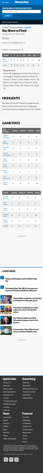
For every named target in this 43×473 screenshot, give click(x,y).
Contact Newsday (32, 447)
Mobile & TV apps (9, 404)
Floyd (5, 65)
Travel (25, 439)
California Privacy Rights (11, 447)
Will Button (5, 142)
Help (36, 448)
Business (6, 432)
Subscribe (6, 386)
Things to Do (27, 426)
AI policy (6, 450)
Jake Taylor (5, 203)
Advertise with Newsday (26, 448)
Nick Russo (5, 160)
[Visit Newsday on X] (11, 459)
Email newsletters (9, 392)
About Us (6, 382)
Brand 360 (26, 386)
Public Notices (28, 398)
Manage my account (10, 401)
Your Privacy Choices (17, 450)
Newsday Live (8, 395)
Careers (6, 398)
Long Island (7, 417)
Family (25, 436)
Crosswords (27, 423)
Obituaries (26, 420)
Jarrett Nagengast (7, 154)
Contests (6, 407)
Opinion (6, 423)
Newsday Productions (30, 389)
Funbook (26, 417)
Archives (6, 410)
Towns (5, 436)
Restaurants (27, 432)
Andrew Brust (6, 215)
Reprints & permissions (10, 448)
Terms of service (8, 445)
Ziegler (5, 226)
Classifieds (26, 395)
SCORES (5, 27)
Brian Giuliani (6, 171)
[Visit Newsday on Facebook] (6, 459)
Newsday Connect (29, 392)
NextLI (25, 442)
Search (7, 16)
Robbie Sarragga (6, 136)
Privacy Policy (31, 445)
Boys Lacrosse (16, 27)
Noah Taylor (5, 209)
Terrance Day (6, 148)
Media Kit (26, 382)
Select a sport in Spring (10, 22)
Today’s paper (8, 389)
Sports (5, 420)
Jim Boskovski (6, 177)
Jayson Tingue (5, 183)
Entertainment (28, 429)
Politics (5, 426)
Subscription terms (20, 445)
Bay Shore (5, 60)
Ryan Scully (5, 166)
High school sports (9, 439)
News (5, 429)
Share (7, 38)
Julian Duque (5, 221)
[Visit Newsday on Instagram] (16, 459)
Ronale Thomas (6, 197)
